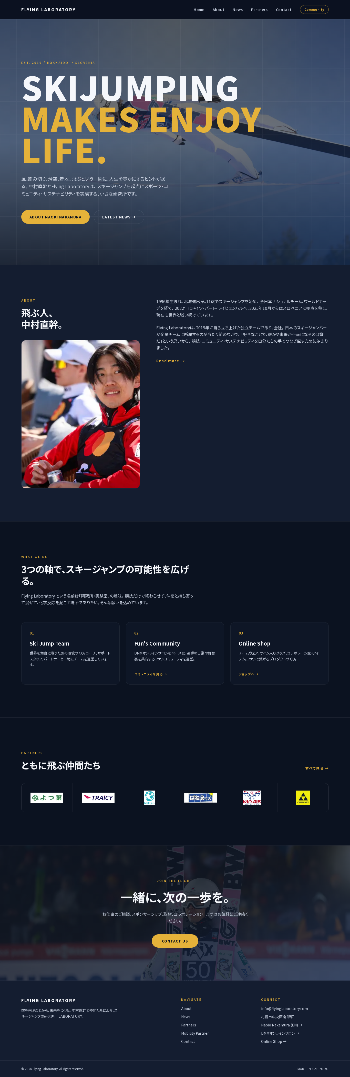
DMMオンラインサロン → (280, 1033)
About (219, 9)
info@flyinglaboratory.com (284, 1008)
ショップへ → (249, 674)
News (238, 9)
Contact (284, 9)
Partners (259, 9)
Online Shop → (273, 1041)
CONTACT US (175, 941)
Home (199, 9)
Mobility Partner (195, 1033)
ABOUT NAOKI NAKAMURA (55, 216)
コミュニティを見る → (150, 674)
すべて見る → (317, 768)
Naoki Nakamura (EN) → (281, 1024)
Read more (170, 360)
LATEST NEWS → (119, 216)
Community (314, 9)
